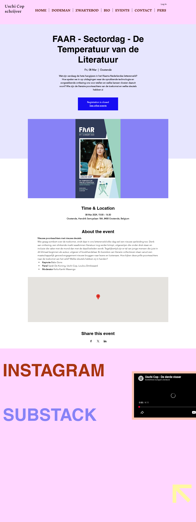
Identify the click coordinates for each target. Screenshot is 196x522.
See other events (98, 105)
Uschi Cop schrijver (14, 9)
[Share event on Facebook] (91, 341)
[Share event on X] (98, 341)
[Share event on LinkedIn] (105, 341)
